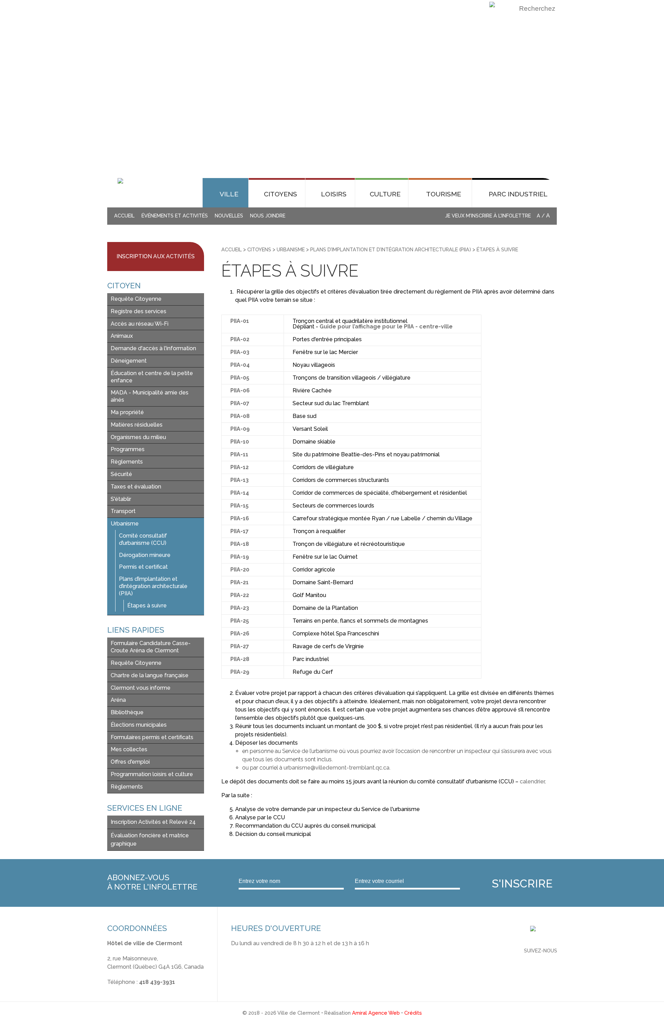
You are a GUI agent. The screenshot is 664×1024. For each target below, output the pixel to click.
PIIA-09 (240, 429)
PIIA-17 (239, 531)
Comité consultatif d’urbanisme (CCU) (143, 539)
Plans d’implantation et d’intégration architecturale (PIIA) (153, 586)
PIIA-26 (239, 633)
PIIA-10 (239, 441)
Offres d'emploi (130, 761)
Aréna (118, 700)
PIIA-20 (239, 569)
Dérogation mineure (144, 555)
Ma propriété (127, 412)
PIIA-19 (239, 556)
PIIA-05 (239, 377)
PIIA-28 (239, 659)
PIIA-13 (239, 480)
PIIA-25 (239, 620)
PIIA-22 (239, 595)
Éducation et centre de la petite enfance (152, 377)
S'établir (121, 499)
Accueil (124, 215)
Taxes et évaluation (136, 486)
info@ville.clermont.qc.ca (139, 990)
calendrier (532, 781)
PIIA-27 (239, 646)
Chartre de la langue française (149, 675)
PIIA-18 (239, 544)
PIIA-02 (239, 339)
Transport (123, 511)
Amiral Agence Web (376, 1013)
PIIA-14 (239, 493)
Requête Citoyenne (136, 299)
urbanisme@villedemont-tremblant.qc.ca (336, 767)
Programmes (128, 449)
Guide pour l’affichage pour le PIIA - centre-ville (386, 326)
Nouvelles (229, 215)
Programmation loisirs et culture (152, 774)
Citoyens (259, 249)
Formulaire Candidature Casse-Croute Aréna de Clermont (151, 647)
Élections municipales (139, 725)
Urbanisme (125, 523)
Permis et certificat (143, 567)
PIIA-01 (239, 321)
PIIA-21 (239, 582)
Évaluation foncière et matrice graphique (150, 839)
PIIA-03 (239, 352)
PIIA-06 (240, 390)
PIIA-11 (239, 454)
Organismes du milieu (138, 437)
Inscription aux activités (156, 256)
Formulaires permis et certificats (152, 737)
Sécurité (121, 474)
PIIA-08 (240, 416)
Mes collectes (129, 749)
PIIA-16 (239, 518)
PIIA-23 (239, 608)
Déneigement (129, 360)
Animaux (122, 336)
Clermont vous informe (140, 688)
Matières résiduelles (137, 424)
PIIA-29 (239, 672)
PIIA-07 (239, 403)
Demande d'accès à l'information (153, 348)
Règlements (127, 461)
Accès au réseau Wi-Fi (139, 323)
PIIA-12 (239, 467)
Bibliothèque (127, 712)
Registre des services (138, 311)
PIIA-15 (239, 505)
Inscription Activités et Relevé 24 (153, 822)
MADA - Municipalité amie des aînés (149, 396)
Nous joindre (267, 215)
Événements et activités (174, 215)
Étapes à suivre (147, 605)
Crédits (413, 1013)
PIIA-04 (240, 365)
